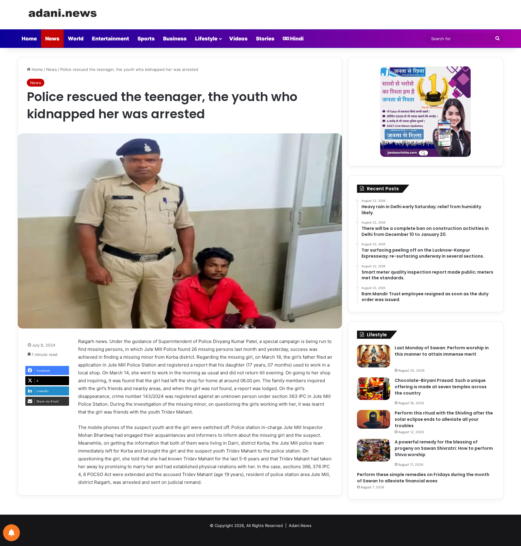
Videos (238, 39)
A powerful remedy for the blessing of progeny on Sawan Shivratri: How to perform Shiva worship (444, 448)
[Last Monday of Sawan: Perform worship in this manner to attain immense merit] (373, 356)
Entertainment (110, 39)
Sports (146, 39)
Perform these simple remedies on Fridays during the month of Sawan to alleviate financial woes (423, 477)
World (76, 39)
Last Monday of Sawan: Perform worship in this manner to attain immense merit (442, 351)
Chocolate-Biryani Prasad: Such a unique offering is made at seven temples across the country (441, 386)
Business (175, 39)
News (52, 39)
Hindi (296, 39)
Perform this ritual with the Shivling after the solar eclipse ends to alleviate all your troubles (444, 419)
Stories (265, 39)
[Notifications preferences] (11, 532)
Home (29, 39)
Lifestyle (206, 39)
